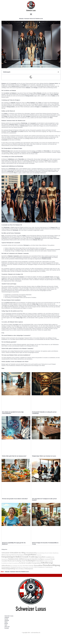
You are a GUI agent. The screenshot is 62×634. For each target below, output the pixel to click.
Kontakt (7, 628)
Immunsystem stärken (16, 559)
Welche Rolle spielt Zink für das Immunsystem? (14, 456)
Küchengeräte (27, 559)
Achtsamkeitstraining (31, 552)
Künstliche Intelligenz (38, 559)
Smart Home (20, 565)
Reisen (6, 623)
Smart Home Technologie (28, 565)
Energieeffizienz (30, 555)
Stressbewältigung (51, 565)
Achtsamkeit (5, 553)
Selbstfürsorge (47, 563)
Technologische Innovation (15, 567)
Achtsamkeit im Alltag (17, 553)
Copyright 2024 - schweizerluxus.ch (31, 632)
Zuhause (7, 617)
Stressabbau (38, 565)
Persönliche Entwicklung (48, 560)
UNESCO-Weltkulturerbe (39, 567)
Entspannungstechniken (11, 557)
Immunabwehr (5, 559)
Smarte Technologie (13, 565)
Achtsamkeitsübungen (41, 552)
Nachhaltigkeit (30, 561)
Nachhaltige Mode (20, 561)
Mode (2, 571)
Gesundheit (41, 557)
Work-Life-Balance (19, 568)
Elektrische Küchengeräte (17, 554)
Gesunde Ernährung (30, 557)
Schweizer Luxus (9, 616)
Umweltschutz (31, 567)
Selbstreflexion (6, 565)
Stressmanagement (6, 567)
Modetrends (11, 561)
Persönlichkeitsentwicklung (6, 563)
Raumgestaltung (36, 563)
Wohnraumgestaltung (8, 568)
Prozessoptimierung (15, 563)
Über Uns (7, 626)
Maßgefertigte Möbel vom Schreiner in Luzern (44, 456)
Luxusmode (47, 559)
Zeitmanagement (28, 568)
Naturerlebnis (39, 560)
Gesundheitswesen (49, 557)
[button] (31, 14)
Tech (6, 625)
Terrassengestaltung (24, 567)
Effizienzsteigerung (6, 554)
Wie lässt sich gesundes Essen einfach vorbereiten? (15, 498)
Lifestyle (7, 620)
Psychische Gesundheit (25, 563)
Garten (6, 619)
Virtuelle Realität (48, 567)
